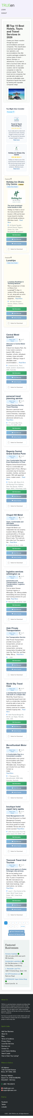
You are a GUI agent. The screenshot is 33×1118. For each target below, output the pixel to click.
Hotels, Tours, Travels (12, 187)
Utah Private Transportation (13, 629)
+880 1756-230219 (9, 1084)
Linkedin (4, 1107)
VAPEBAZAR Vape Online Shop (16, 979)
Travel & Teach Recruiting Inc (16, 125)
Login (3, 9)
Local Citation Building (9, 1051)
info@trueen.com (8, 1088)
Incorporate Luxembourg (13, 961)
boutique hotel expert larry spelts (15, 807)
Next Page (23, 926)
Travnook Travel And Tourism (16, 861)
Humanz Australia (11, 954)
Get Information (16, 235)
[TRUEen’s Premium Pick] (11, 179)
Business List (6, 1046)
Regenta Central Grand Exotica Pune (16, 452)
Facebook (5, 1102)
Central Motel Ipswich (12, 335)
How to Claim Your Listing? (10, 1056)
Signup (4, 13)
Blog (3, 1036)
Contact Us (5, 1048)
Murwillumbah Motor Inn (16, 746)
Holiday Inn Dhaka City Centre (16, 154)
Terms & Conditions (8, 1039)
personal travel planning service (14, 397)
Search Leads (6, 1053)
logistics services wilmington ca (14, 572)
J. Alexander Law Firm (12, 968)
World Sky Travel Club (14, 684)
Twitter (4, 1104)
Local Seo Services (8, 1043)
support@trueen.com (9, 1090)
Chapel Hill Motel (14, 514)
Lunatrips (11, 260)
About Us (4, 1034)
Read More (18, 298)
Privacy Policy (6, 1041)
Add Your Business (8, 1031)
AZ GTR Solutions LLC (13, 974)
